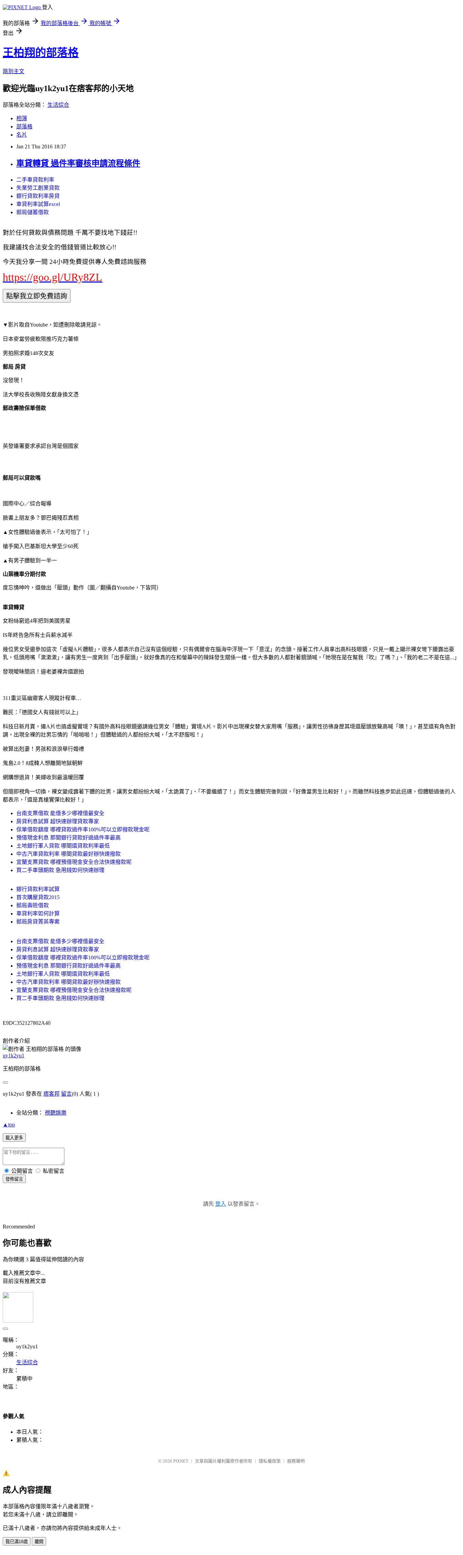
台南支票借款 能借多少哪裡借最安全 (60, 813)
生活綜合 (58, 105)
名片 (21, 135)
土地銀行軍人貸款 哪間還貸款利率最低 (63, 846)
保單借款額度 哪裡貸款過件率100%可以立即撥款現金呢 (82, 829)
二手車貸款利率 (35, 180)
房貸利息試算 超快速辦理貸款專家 (57, 821)
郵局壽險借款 (32, 905)
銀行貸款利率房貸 (38, 196)
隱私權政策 (270, 1461)
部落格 (24, 126)
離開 (39, 1541)
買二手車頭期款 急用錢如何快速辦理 (60, 870)
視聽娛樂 (55, 1113)
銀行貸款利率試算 (38, 889)
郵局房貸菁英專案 (38, 922)
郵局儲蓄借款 (32, 212)
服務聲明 (296, 1461)
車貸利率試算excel (38, 204)
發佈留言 (14, 1179)
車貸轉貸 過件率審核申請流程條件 (78, 163)
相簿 (21, 118)
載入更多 (14, 1137)
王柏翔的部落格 (41, 52)
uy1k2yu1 (13, 1055)
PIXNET (180, 1461)
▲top (9, 1124)
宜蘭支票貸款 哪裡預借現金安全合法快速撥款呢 (74, 862)
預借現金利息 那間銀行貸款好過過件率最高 (68, 838)
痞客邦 (51, 1094)
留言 (66, 1094)
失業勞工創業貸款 (38, 188)
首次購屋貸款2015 (38, 897)
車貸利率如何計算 (38, 913)
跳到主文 (13, 71)
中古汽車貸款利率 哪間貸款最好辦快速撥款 (68, 854)
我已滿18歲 (16, 1541)
